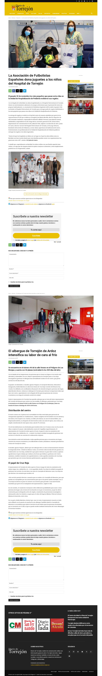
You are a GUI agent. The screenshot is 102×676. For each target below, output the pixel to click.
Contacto (91, 671)
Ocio (27, 13)
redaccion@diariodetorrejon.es (40, 665)
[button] (92, 13)
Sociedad (72, 13)
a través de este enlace (30, 204)
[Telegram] (84, 1)
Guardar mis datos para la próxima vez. (22, 282)
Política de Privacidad (42, 240)
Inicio (9, 18)
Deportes (47, 13)
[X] (87, 1)
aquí (53, 204)
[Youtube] (92, 1)
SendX (59, 241)
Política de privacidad (63, 671)
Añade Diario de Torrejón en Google (18, 200)
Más (78, 13)
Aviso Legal (30, 240)
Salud (40, 13)
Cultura (33, 13)
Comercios (20, 13)
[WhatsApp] (90, 1)
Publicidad (84, 671)
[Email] (21, 90)
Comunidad (55, 13)
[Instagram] (79, 1)
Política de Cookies (75, 671)
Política (64, 13)
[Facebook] (76, 1)
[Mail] (82, 1)
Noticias (12, 13)
